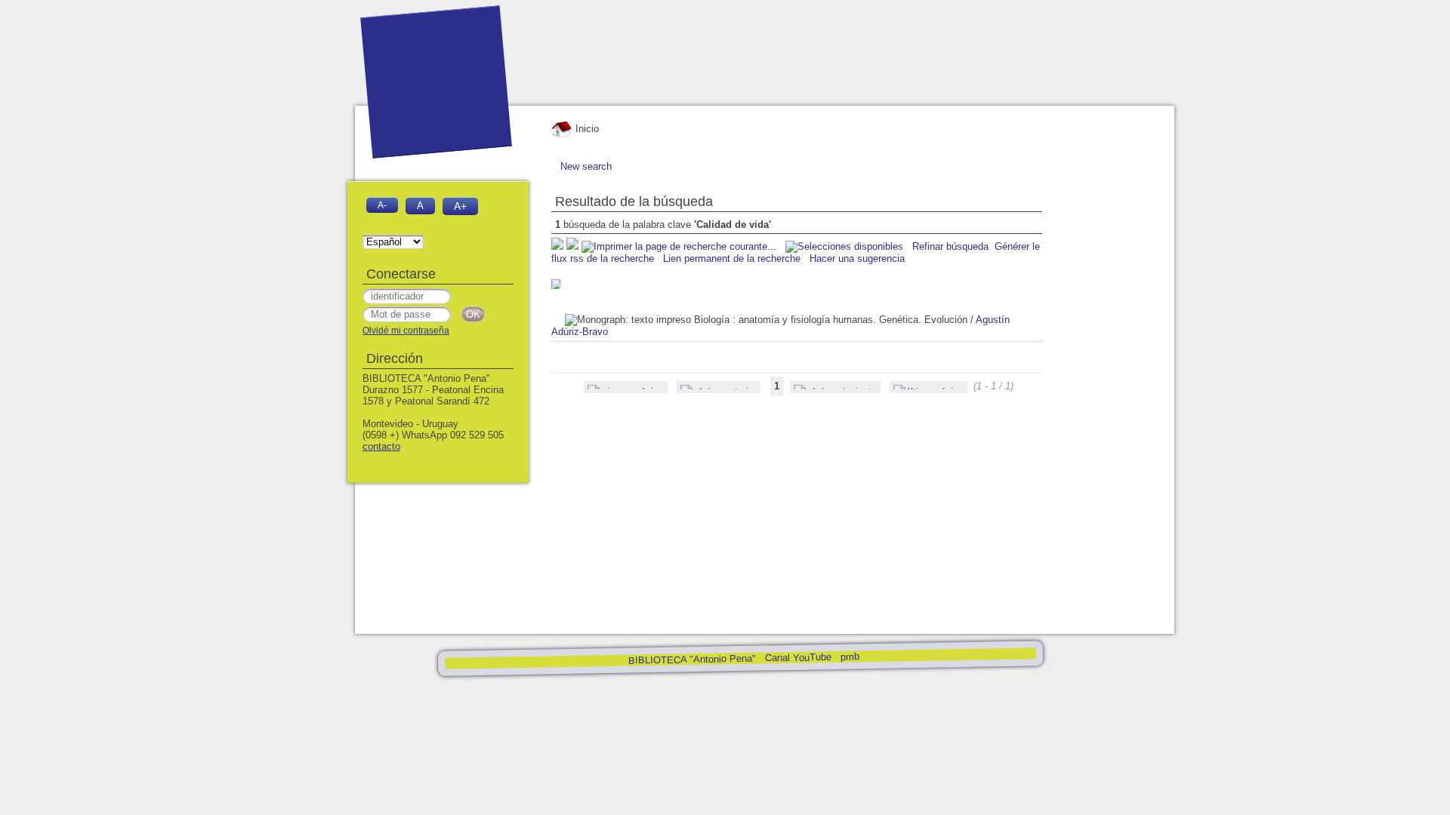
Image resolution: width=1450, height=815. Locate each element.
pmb (849, 656)
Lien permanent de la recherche (732, 258)
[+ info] (556, 284)
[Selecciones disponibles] (845, 246)
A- (382, 205)
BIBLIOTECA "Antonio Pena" (693, 659)
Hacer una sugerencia (857, 258)
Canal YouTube (797, 657)
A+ (460, 206)
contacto (381, 446)
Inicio (585, 128)
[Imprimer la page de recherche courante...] (680, 246)
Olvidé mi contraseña (405, 330)
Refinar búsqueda (950, 246)
